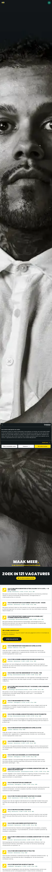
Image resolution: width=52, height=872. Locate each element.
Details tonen (45, 442)
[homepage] (3, 2)
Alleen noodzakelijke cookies (9, 446)
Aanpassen (25, 446)
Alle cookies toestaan (42, 446)
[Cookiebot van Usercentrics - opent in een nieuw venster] (45, 425)
